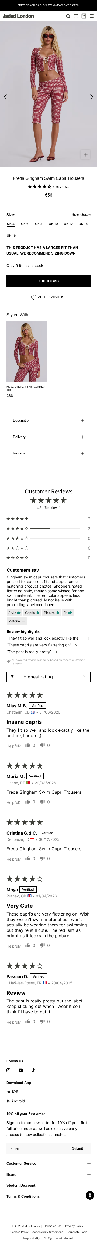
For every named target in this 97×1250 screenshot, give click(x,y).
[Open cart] (83, 16)
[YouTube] (21, 1070)
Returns (19, 453)
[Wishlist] (76, 16)
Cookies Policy (19, 1231)
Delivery (19, 437)
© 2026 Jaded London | (27, 1226)
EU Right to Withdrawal (58, 1238)
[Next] (91, 96)
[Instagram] (8, 1070)
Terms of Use (52, 1226)
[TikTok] (33, 1070)
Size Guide (81, 214)
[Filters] (12, 677)
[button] (40, 186)
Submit (77, 1148)
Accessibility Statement (47, 1231)
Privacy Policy (74, 1226)
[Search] (68, 16)
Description (21, 420)
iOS (15, 1091)
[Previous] (5, 96)
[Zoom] (85, 154)
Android (18, 1101)
